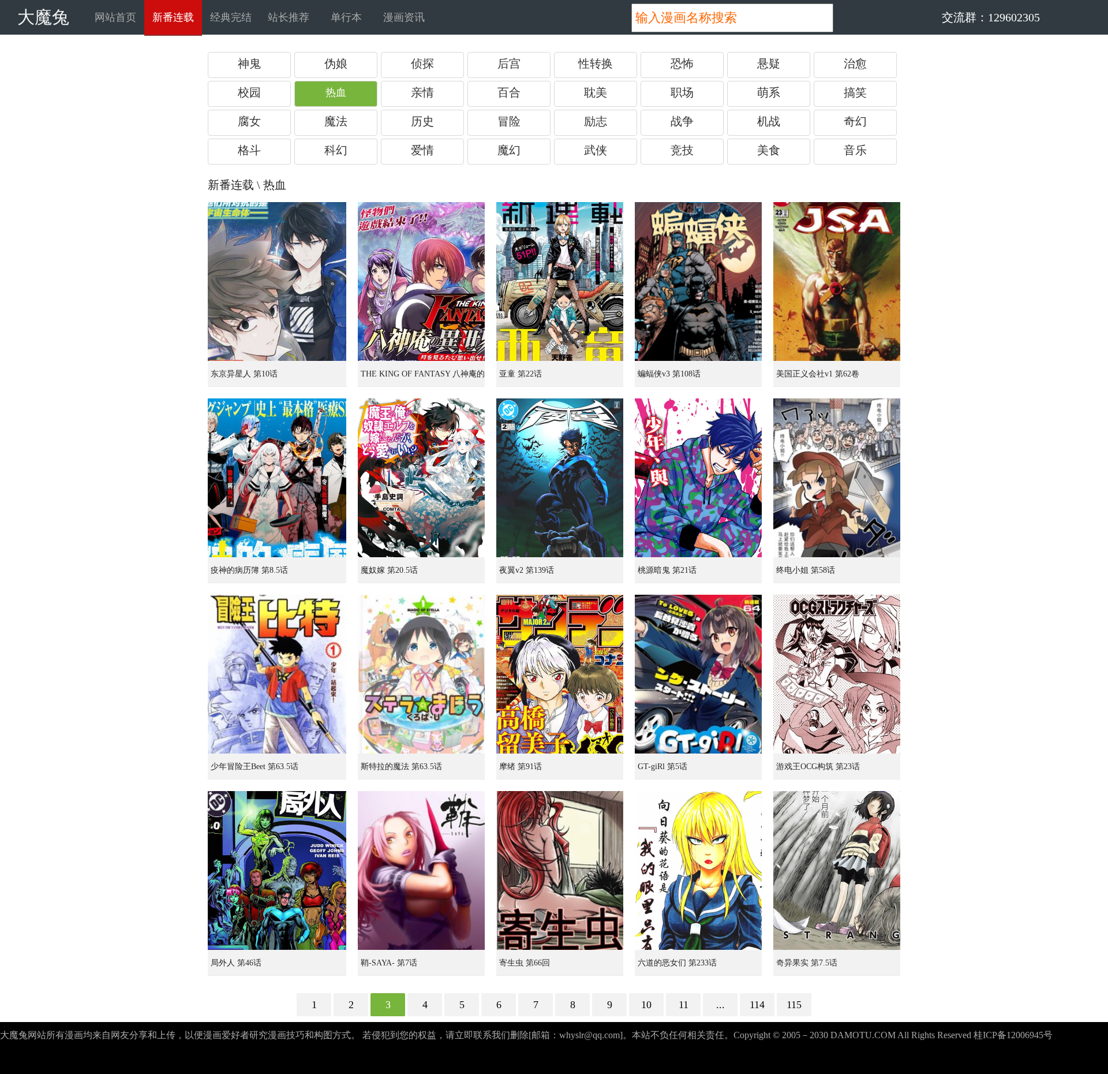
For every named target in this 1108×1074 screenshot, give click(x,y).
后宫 (509, 63)
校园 (249, 92)
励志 (595, 121)
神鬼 (249, 63)
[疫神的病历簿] (277, 477)
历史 (422, 121)
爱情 (422, 150)
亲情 (422, 92)
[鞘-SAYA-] (421, 870)
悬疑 (768, 63)
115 (794, 1004)
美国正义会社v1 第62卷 (817, 374)
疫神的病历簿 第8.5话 (249, 570)
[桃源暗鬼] (698, 477)
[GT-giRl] (698, 674)
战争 (682, 121)
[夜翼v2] (559, 477)
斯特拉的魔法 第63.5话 (401, 766)
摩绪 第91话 (520, 766)
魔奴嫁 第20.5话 (389, 570)
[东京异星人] (277, 281)
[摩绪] (559, 674)
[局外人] (277, 870)
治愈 (855, 63)
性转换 (595, 63)
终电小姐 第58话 (805, 570)
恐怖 (682, 63)
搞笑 (855, 92)
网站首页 (115, 17)
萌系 (768, 92)
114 (757, 1004)
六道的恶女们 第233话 (677, 963)
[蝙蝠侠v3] (698, 281)
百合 (509, 92)
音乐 (855, 150)
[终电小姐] (836, 477)
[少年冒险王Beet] (277, 674)
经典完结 (231, 17)
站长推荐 (288, 17)
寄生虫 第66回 (524, 963)
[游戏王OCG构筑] (836, 674)
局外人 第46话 (236, 963)
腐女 (249, 121)
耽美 (595, 92)
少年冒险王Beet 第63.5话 (254, 766)
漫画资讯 (404, 17)
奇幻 (855, 121)
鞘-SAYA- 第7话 (389, 963)
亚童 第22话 (520, 374)
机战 (768, 121)
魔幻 (509, 150)
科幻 (335, 150)
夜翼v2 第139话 (526, 570)
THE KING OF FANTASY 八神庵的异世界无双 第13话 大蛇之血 (423, 378)
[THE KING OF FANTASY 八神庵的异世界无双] (421, 281)
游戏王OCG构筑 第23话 (818, 766)
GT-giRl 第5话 (662, 766)
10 (646, 1004)
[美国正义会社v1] (836, 281)
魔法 (335, 121)
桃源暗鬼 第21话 (667, 570)
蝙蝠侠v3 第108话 (669, 374)
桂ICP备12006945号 (1013, 1035)
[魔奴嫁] (421, 477)
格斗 (249, 150)
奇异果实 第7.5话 (806, 963)
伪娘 (335, 63)
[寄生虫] (559, 870)
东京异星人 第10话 (244, 374)
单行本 (346, 17)
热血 (335, 92)
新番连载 (173, 17)
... (720, 1004)
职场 (682, 92)
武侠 (595, 150)
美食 (768, 150)
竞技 (682, 150)
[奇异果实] (836, 870)
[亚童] (559, 281)
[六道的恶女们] (698, 870)
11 (683, 1004)
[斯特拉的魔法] (421, 674)
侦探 (422, 63)
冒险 (509, 121)
